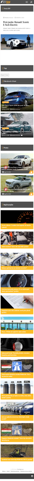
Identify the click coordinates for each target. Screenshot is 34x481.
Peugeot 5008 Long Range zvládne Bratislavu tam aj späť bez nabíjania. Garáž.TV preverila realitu (16, 168)
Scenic (7, 75)
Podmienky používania (14, 471)
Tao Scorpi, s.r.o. (20, 469)
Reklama (4, 471)
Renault (2, 75)
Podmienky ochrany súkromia (26, 471)
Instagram (32, 476)
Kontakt (8, 471)
